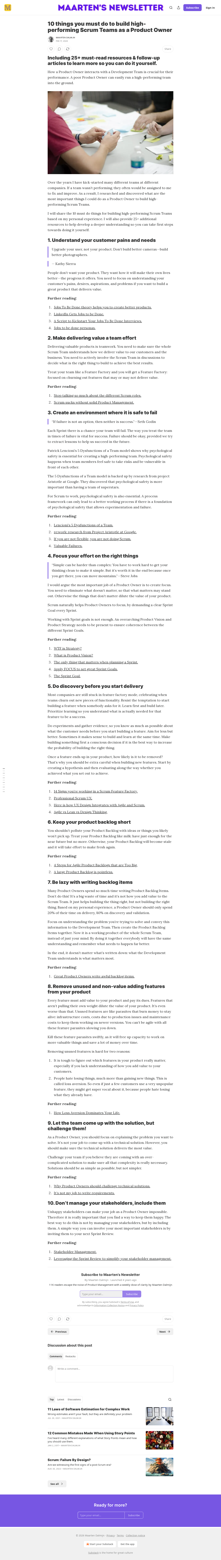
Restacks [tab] (70, 1356)
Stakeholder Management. (75, 1252)
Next (162, 1331)
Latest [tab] (60, 1399)
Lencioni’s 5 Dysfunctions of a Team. (83, 525)
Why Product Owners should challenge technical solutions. (102, 1186)
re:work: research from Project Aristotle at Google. (95, 532)
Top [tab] (52, 1399)
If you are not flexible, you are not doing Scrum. (92, 539)
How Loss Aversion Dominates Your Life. (87, 1113)
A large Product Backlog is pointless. (83, 872)
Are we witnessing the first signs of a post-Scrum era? (79, 1464)
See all (54, 1484)
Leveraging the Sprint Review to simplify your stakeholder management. (112, 1258)
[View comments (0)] (59, 49)
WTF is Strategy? (68, 648)
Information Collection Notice (109, 1305)
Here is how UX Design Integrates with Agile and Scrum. (99, 805)
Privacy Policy (136, 1305)
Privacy (111, 1535)
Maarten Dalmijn (65, 37)
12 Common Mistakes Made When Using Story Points (91, 1433)
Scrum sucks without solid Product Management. (94, 402)
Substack (93, 1552)
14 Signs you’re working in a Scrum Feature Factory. (96, 791)
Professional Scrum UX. (73, 798)
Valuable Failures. (68, 546)
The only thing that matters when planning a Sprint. (96, 662)
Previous (60, 1331)
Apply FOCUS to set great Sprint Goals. (86, 669)
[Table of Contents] (3, 780)
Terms (120, 1535)
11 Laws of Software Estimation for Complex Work (89, 1409)
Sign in (210, 7)
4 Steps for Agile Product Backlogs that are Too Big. (95, 865)
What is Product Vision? (73, 655)
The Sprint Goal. (67, 676)
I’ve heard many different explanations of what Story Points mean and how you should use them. (92, 1439)
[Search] (170, 7)
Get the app (127, 1544)
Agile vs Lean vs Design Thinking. (80, 812)
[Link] (43, 60)
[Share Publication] (178, 7)
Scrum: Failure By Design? (69, 1460)
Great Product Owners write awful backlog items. (94, 976)
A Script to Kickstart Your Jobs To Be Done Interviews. (98, 321)
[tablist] (63, 1356)
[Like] (51, 49)
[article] (110, 1416)
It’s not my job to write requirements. (84, 1193)
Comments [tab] (56, 1356)
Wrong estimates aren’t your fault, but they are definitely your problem (90, 1414)
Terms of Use (127, 1301)
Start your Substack (101, 1544)
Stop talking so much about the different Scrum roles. (97, 395)
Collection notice (135, 1535)
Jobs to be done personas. (74, 328)
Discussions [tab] (74, 1399)
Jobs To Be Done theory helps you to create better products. (103, 307)
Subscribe (192, 7)
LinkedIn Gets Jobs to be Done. (79, 314)
